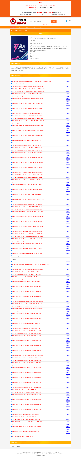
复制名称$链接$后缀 (29, 436)
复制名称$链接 (21, 436)
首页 (13, 27)
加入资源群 (68, 20)
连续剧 (27, 27)
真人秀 (40, 43)
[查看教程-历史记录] (57, 12)
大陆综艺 (20, 30)
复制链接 (16, 436)
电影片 (20, 27)
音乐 (38, 43)
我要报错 (67, 81)
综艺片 (41, 27)
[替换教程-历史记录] (62, 14)
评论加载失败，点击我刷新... (16, 446)
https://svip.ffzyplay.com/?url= (43, 9)
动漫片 (34, 27)
